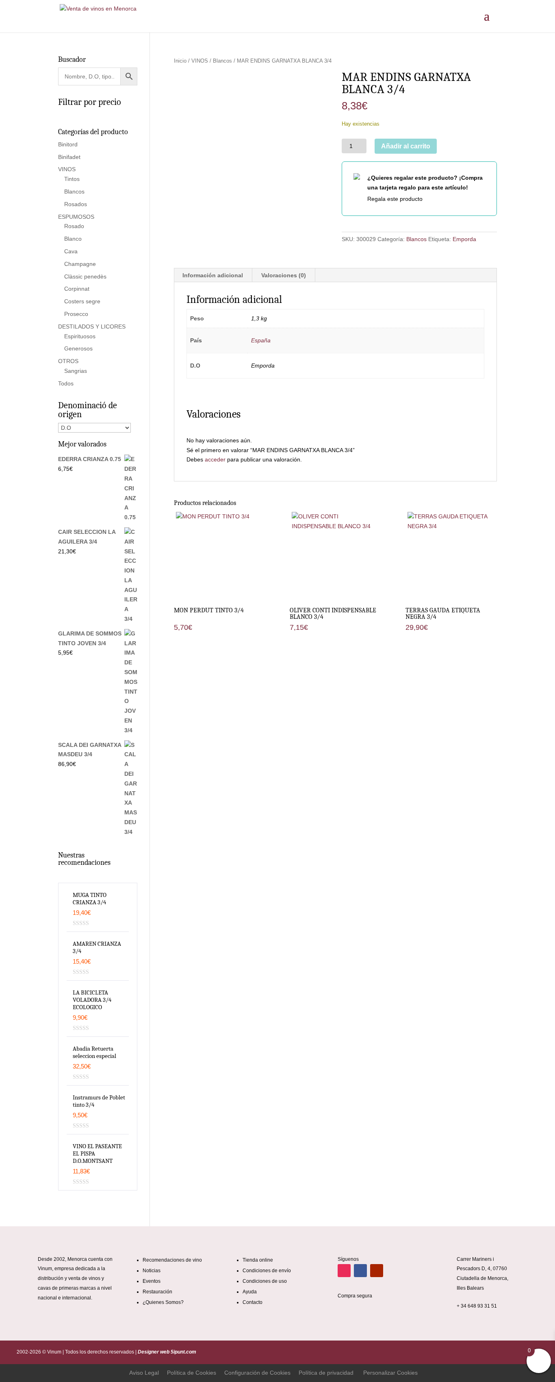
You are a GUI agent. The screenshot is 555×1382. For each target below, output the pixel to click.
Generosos (78, 348)
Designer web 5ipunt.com (166, 1352)
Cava (71, 251)
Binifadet (69, 157)
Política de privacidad (326, 1372)
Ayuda (250, 1292)
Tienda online (258, 1260)
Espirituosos (79, 336)
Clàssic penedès (85, 276)
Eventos (151, 1281)
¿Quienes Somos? (163, 1302)
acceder (215, 459)
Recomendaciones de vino (172, 1260)
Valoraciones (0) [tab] (283, 275)
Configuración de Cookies (257, 1372)
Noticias (151, 1270)
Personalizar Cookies (390, 1372)
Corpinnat (76, 288)
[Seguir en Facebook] (360, 1270)
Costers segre (82, 301)
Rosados (75, 204)
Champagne (80, 264)
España (261, 340)
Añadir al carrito (405, 146)
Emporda (464, 239)
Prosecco (76, 314)
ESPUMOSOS (76, 216)
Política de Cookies (191, 1372)
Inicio (180, 61)
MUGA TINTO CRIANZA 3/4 (89, 898)
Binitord (68, 144)
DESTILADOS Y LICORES (92, 326)
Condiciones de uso (265, 1281)
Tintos (72, 179)
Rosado (74, 226)
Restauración (157, 1292)
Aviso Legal (144, 1372)
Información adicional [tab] (212, 275)
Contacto (252, 1302)
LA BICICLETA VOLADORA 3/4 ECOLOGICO (92, 1000)
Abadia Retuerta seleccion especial (94, 1052)
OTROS (68, 361)
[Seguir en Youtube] (376, 1270)
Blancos (222, 61)
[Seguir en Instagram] (344, 1270)
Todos (66, 383)
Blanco (73, 238)
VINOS (199, 61)
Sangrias (75, 371)
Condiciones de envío (267, 1270)
